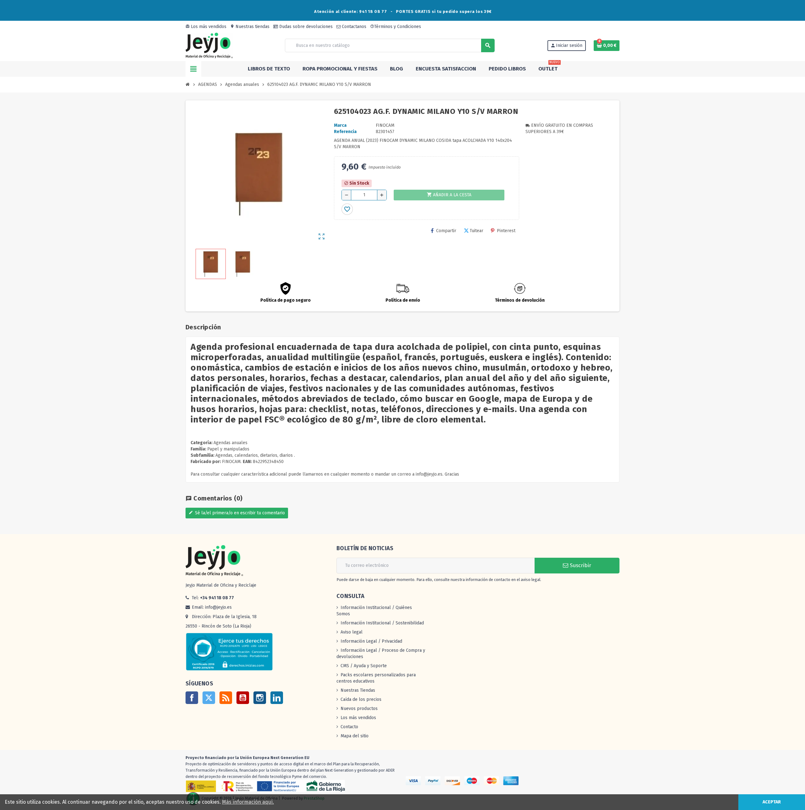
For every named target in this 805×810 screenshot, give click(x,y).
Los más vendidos (206, 26)
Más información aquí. (248, 802)
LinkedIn (276, 697)
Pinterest (506, 230)
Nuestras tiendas (249, 26)
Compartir (446, 230)
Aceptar (772, 802)
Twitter (209, 697)
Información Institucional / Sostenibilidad (382, 623)
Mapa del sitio (355, 736)
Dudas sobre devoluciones (305, 26)
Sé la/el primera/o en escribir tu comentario (237, 513)
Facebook (192, 697)
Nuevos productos (359, 708)
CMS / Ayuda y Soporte (364, 665)
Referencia (345, 131)
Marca (340, 125)
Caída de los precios (361, 699)
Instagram (259, 697)
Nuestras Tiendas (358, 690)
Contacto (349, 726)
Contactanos (353, 26)
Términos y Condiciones (395, 26)
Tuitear (476, 230)
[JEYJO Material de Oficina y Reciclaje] (209, 45)
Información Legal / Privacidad (371, 641)
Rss (225, 697)
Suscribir (579, 565)
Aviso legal (352, 632)
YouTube (242, 697)
